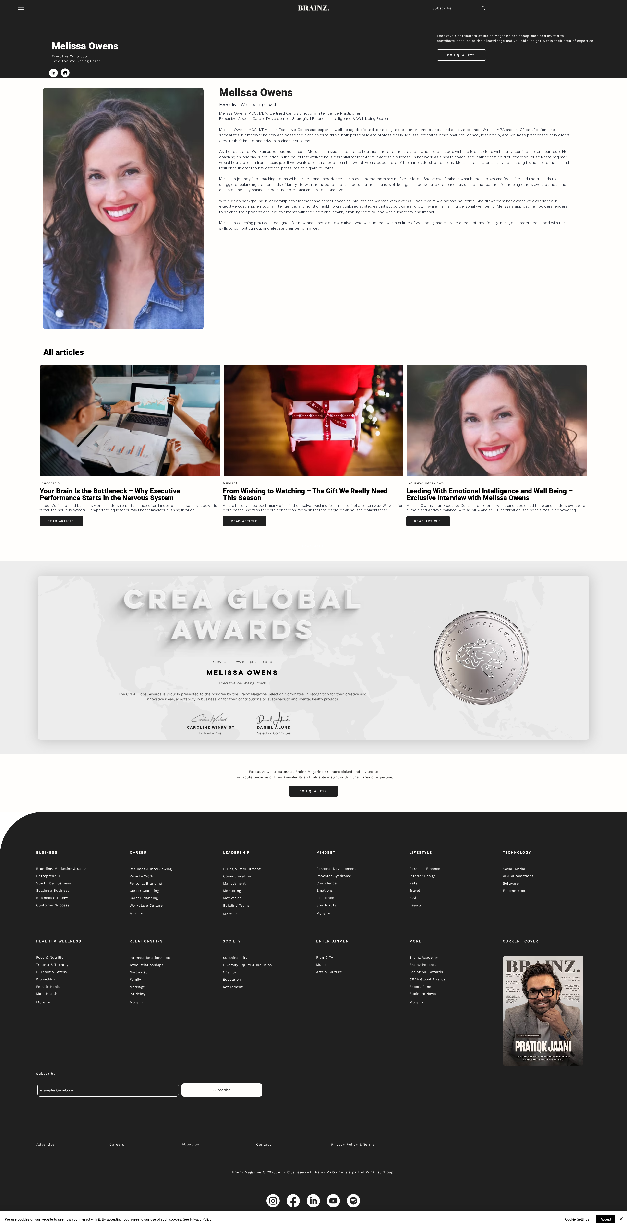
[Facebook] (293, 1200)
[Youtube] (333, 1200)
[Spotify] (353, 1200)
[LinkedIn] (313, 1200)
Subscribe (442, 8)
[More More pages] (142, 913)
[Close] (621, 1219)
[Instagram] (273, 1200)
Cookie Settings (577, 1219)
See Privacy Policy (197, 1219)
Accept (606, 1219)
